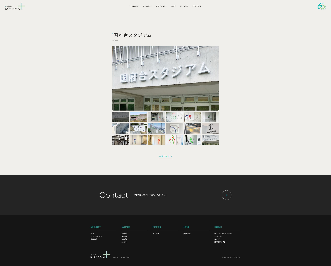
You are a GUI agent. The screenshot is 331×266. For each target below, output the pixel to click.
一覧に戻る (164, 156)
